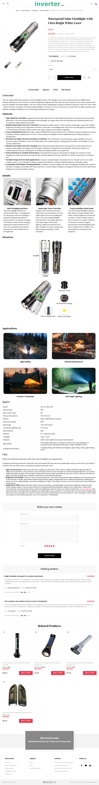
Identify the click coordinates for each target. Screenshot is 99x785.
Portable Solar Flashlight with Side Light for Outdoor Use (47, 664)
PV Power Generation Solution (63, 762)
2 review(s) (60, 34)
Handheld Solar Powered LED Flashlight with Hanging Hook (79, 664)
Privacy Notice (9, 768)
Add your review (70, 34)
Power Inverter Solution (61, 765)
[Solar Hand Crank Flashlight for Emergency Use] (17, 695)
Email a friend (89, 77)
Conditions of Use (10, 771)
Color (50, 65)
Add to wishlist (84, 77)
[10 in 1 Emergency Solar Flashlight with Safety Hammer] (17, 645)
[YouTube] (86, 765)
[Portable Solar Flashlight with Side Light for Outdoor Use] (49, 645)
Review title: (24, 514)
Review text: (24, 524)
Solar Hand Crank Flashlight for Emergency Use (17, 713)
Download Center (35, 768)
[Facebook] (81, 765)
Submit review (49, 556)
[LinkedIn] (90, 765)
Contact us (8, 774)
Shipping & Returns (11, 765)
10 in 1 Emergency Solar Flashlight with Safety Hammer (16, 664)
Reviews (66, 89)
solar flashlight (86, 489)
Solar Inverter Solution (61, 771)
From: (6, 588)
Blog (31, 762)
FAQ (55, 89)
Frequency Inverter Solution (63, 768)
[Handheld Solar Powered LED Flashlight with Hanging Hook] (81, 645)
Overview (33, 89)
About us (7, 762)
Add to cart (69, 77)
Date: (23, 588)
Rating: (22, 546)
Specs (46, 89)
